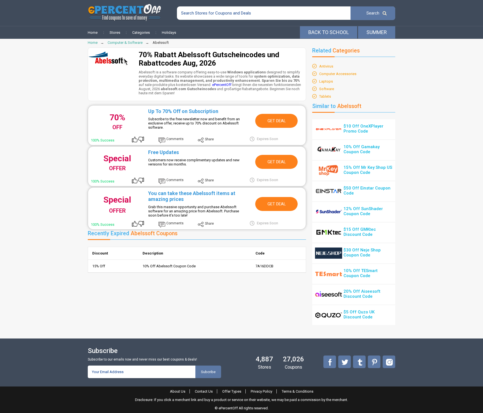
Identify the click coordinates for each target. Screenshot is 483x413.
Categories (141, 32)
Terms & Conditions (297, 391)
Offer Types (231, 391)
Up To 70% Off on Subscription (183, 111)
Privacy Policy (261, 391)
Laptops (326, 81)
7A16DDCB (264, 266)
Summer (376, 32)
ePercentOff (221, 85)
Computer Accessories (337, 74)
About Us (177, 391)
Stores (115, 32)
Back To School (328, 32)
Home (93, 32)
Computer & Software (125, 42)
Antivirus (326, 66)
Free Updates (163, 152)
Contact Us (204, 391)
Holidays (169, 32)
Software (326, 89)
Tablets (325, 96)
